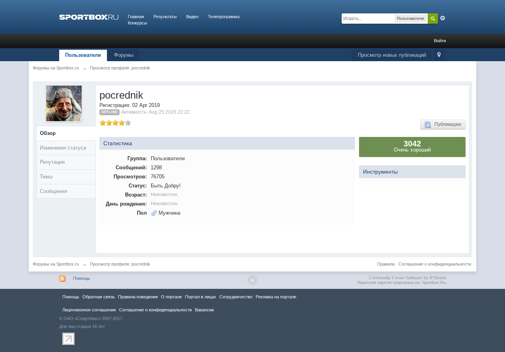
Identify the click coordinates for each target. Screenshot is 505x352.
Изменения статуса (63, 148)
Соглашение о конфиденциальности (434, 264)
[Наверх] (252, 280)
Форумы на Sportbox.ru (56, 264)
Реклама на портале (276, 296)
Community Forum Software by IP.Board (407, 277)
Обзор (48, 133)
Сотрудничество (235, 296)
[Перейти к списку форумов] (88, 16)
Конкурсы (137, 23)
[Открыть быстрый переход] (439, 55)
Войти (440, 40)
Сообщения (53, 191)
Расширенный (443, 18)
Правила (386, 264)
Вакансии (204, 309)
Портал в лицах (200, 296)
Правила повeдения (138, 296)
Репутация (52, 162)
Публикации (446, 124)
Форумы (123, 55)
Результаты (165, 16)
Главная (136, 16)
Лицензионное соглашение (89, 309)
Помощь (81, 278)
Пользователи (83, 55)
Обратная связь (98, 296)
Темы (46, 177)
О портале (171, 296)
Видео (192, 16)
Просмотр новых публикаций (392, 55)
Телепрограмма (223, 16)
